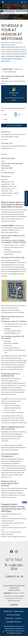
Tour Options (7, 69)
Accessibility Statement (13, 622)
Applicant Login (19, 611)
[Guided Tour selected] (14, 94)
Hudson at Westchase (8, 47)
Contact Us (18, 618)
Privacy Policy (9, 618)
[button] (22, 2)
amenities (7, 328)
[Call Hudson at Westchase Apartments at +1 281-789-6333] (25, 2)
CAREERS (14, 604)
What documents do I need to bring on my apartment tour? (14, 520)
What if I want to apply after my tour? (14, 536)
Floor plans (7, 341)
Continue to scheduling (14, 125)
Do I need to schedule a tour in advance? (11, 515)
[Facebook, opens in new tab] (11, 552)
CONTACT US (12, 576)
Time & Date (18, 69)
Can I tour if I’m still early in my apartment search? (11, 533)
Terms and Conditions (13, 615)
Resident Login (8, 611)
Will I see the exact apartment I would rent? (13, 529)
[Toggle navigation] (2, 2)
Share (25, 502)
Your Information (10, 72)
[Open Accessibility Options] (3, 632)
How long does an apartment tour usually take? (12, 524)
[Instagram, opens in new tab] (16, 552)
